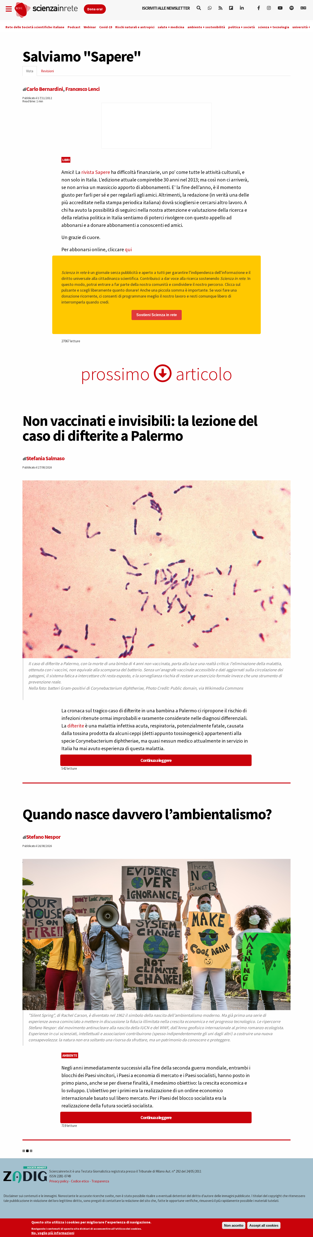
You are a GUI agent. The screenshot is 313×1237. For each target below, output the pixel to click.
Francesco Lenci (82, 88)
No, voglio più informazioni (52, 1233)
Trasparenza (100, 1181)
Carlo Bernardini (44, 88)
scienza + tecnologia (273, 27)
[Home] (49, 10)
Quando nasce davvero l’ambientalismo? (147, 814)
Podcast (74, 27)
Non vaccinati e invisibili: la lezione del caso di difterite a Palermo (139, 428)
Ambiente (69, 1055)
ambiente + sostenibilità (206, 27)
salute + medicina (171, 27)
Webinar (90, 27)
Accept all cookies (263, 1225)
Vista (31, 72)
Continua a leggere (155, 760)
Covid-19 (105, 27)
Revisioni (47, 71)
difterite (75, 725)
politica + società (241, 27)
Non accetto (233, 1225)
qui (128, 249)
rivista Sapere (95, 172)
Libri (66, 160)
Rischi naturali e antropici (134, 27)
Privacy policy (59, 1181)
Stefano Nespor (43, 836)
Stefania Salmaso (45, 458)
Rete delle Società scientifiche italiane (34, 27)
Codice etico (80, 1181)
